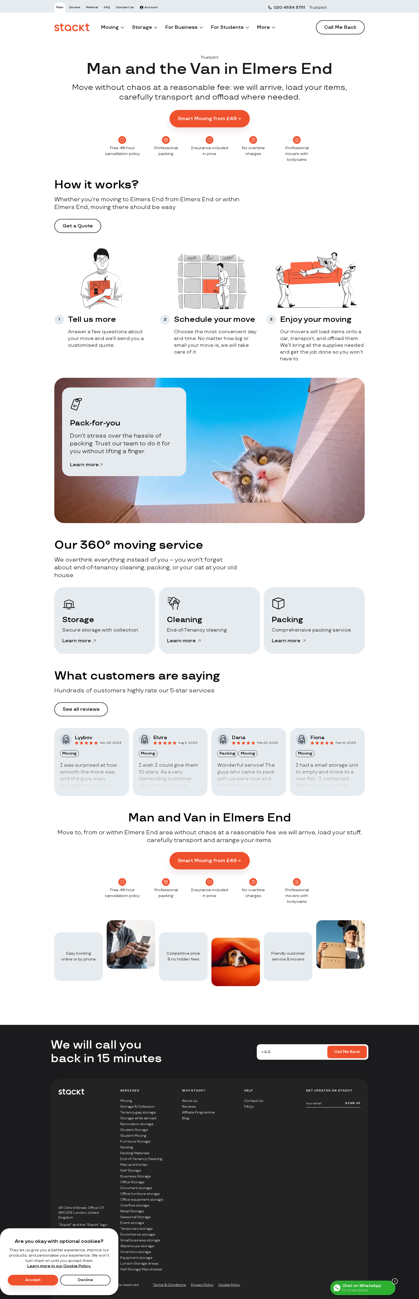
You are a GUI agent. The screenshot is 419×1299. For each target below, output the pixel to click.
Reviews (189, 1107)
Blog (185, 1118)
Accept (33, 1280)
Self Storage (130, 1170)
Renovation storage (136, 1124)
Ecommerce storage (137, 1234)
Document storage (136, 1188)
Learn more (84, 464)
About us (189, 1101)
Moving (126, 1101)
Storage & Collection (137, 1107)
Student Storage (134, 1130)
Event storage (132, 1223)
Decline (85, 1280)
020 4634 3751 (289, 7)
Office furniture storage (140, 1194)
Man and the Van (134, 1165)
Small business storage (140, 1240)
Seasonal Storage (135, 1217)
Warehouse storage (137, 1246)
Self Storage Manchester (141, 1269)
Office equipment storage (141, 1200)
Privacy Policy (202, 1285)
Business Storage (135, 1176)
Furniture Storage (135, 1141)
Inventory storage (135, 1252)
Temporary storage (136, 1229)
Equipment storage (136, 1258)
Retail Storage (132, 1211)
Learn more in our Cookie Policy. (59, 1266)
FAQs (249, 1107)
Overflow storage (134, 1205)
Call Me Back (340, 27)
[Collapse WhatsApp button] (395, 1281)
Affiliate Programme (198, 1112)
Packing (126, 1147)
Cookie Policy (229, 1285)
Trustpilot (318, 7)
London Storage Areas (139, 1263)
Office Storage (132, 1182)
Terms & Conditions (169, 1285)
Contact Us (253, 1101)
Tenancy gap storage (138, 1112)
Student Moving (133, 1136)
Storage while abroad (138, 1118)
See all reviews (81, 709)
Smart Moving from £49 (207, 119)
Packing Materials (135, 1153)
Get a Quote (78, 226)
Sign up (353, 1103)
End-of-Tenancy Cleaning (141, 1159)
